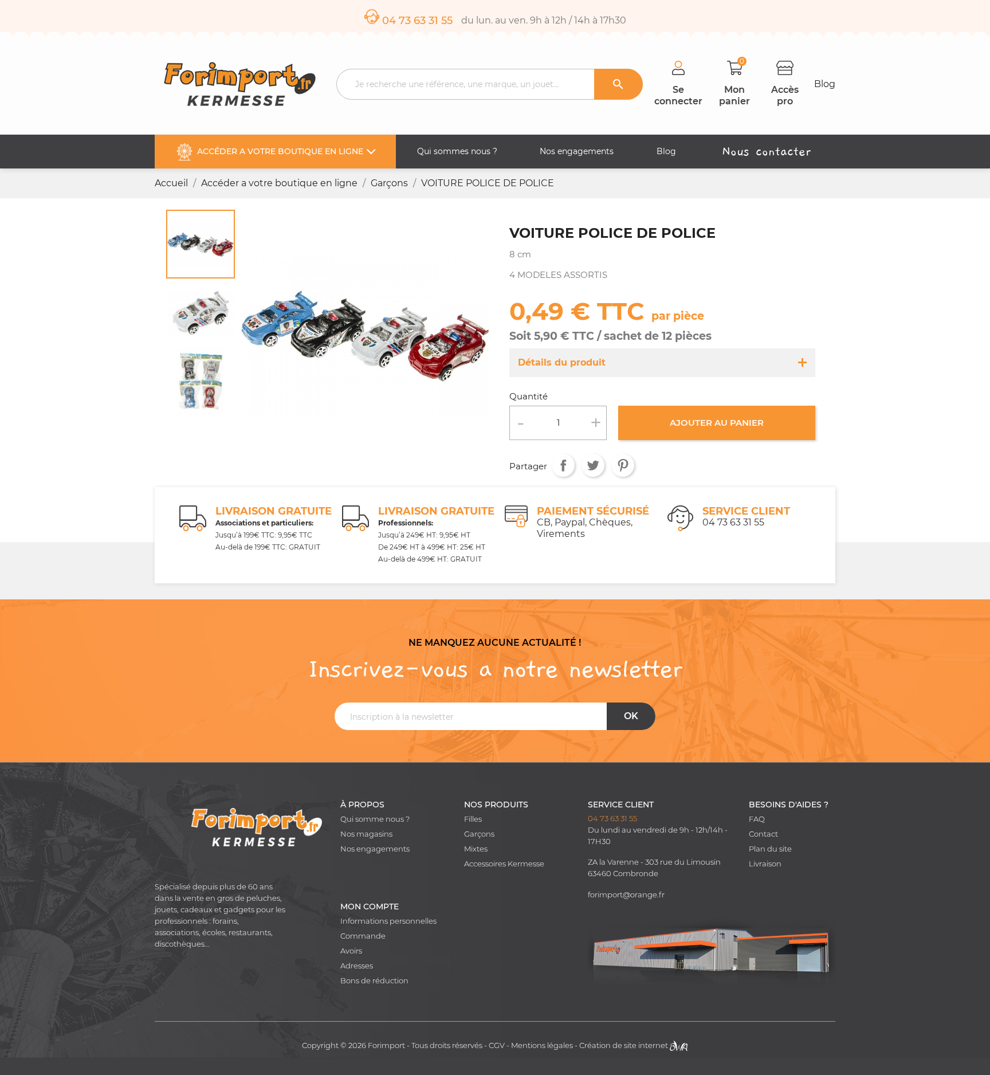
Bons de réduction (374, 980)
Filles (473, 819)
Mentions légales (542, 1045)
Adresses (356, 966)
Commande (363, 936)
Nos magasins (366, 834)
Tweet (593, 464)
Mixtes (476, 849)
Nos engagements (375, 849)
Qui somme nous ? (375, 819)
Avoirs (351, 951)
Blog (824, 84)
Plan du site (770, 849)
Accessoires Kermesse (504, 864)
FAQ (757, 819)
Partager (563, 464)
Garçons (479, 834)
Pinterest (622, 464)
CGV (497, 1045)
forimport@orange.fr (626, 894)
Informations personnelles (388, 921)
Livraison (765, 864)
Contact (763, 834)
